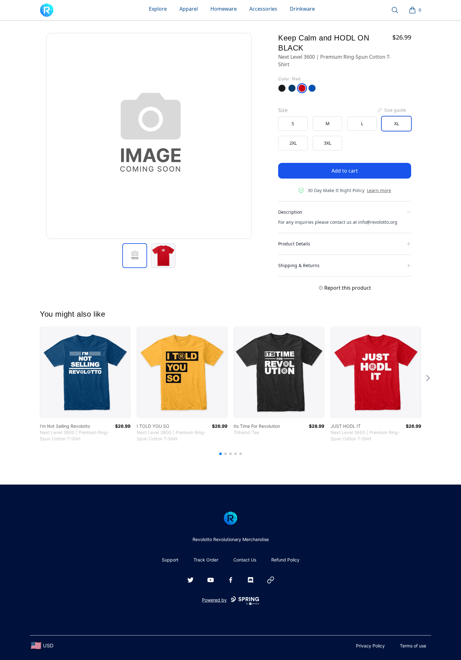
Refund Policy (285, 559)
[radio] (293, 123)
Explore (158, 8)
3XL (327, 143)
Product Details (294, 244)
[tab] (134, 255)
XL (396, 123)
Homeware (223, 8)
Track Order (205, 559)
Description (290, 212)
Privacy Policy (370, 645)
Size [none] (283, 110)
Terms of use (413, 645)
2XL (293, 143)
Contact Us (244, 559)
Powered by (214, 600)
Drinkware (302, 8)
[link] (85, 372)
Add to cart (344, 170)
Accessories (263, 8)
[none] (391, 110)
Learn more (379, 190)
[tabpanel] (149, 136)
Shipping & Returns (299, 265)
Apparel (188, 8)
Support (170, 559)
